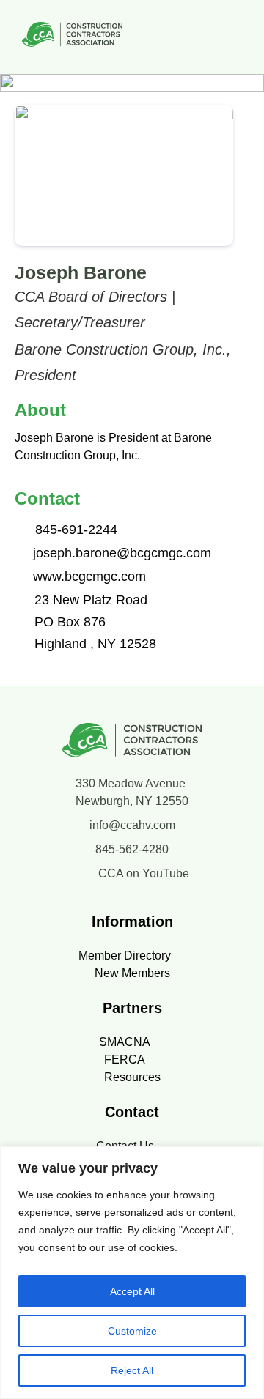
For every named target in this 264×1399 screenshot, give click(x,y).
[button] (237, 37)
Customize (132, 1331)
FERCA (124, 1059)
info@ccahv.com (132, 825)
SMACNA (124, 1042)
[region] (132, 1272)
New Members (132, 973)
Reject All (132, 1370)
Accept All (132, 1291)
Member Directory (124, 955)
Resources (132, 1077)
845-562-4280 (132, 849)
